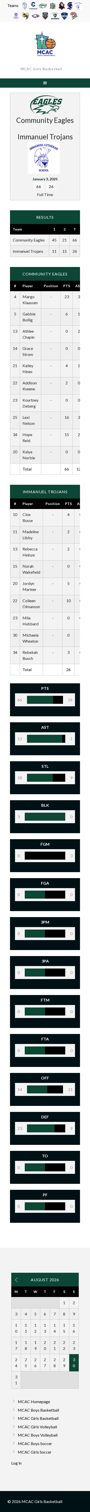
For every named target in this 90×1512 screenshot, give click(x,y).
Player (27, 286)
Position (51, 286)
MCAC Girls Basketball (41, 69)
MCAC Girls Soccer (35, 1452)
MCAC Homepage (34, 1401)
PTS (66, 286)
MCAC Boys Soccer (35, 1443)
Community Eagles (29, 240)
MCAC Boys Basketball (38, 1410)
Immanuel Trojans (28, 251)
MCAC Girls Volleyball (37, 1426)
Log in (16, 1463)
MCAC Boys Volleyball (38, 1435)
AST (78, 286)
